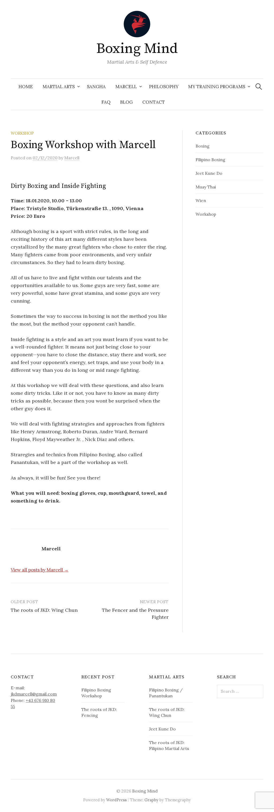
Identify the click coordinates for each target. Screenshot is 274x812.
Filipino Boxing (210, 159)
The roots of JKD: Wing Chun (44, 610)
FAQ (106, 102)
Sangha (96, 87)
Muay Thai (206, 187)
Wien (201, 200)
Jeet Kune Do (209, 173)
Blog (126, 102)
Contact (153, 102)
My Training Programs (216, 87)
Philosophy (163, 87)
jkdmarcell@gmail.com (34, 694)
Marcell (126, 87)
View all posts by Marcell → (39, 570)
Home (25, 87)
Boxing (203, 146)
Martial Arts (59, 87)
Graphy (151, 799)
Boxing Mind (136, 49)
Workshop (22, 133)
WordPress (116, 799)
